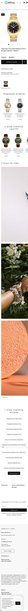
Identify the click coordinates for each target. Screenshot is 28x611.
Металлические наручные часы (14, 457)
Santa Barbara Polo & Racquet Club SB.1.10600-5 (8, 115)
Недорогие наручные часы (14, 434)
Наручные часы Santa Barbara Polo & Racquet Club (14, 446)
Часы (2, 9)
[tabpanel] (14, 27)
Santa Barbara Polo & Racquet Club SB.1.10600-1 (20, 115)
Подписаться (14, 510)
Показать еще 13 (14, 473)
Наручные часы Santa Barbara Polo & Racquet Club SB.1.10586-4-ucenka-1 (18, 151)
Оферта (3, 590)
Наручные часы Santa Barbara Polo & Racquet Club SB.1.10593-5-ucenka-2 (6, 151)
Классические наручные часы (14, 429)
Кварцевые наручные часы (14, 424)
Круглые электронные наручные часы (14, 468)
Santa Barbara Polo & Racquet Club (12, 9)
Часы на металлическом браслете (14, 439)
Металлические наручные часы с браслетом (14, 452)
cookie (10, 601)
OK (18, 603)
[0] (23, 2)
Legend (23, 9)
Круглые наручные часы (14, 463)
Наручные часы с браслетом (14, 418)
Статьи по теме (10, 163)
